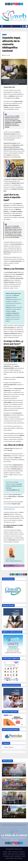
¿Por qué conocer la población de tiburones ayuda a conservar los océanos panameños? (13, 813)
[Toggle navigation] (11, 26)
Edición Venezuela (18, 858)
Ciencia (5, 810)
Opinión (7, 858)
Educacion (22, 851)
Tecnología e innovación (8, 856)
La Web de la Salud (14, 835)
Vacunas (5, 796)
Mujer (13, 853)
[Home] (2, 26)
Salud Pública (17, 856)
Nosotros (5, 851)
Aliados (9, 851)
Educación (6, 782)
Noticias (11, 858)
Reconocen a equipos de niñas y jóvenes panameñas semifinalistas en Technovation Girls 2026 (13, 785)
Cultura (4, 34)
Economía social (15, 851)
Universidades (22, 853)
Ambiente (5, 853)
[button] (20, 26)
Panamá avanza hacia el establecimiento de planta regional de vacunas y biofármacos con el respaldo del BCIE (13, 799)
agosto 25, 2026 (8, 774)
